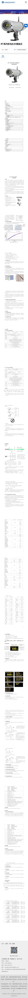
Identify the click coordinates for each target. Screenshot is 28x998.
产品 (10, 943)
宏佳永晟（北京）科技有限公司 (9, 993)
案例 (13, 943)
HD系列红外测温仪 (21, 49)
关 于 (2, 943)
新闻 (6, 943)
